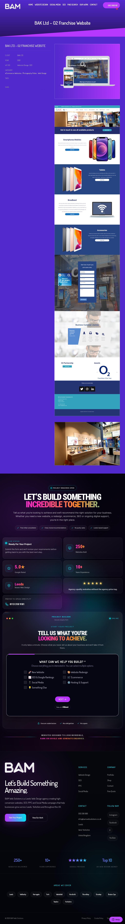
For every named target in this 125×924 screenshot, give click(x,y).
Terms (109, 918)
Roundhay (86, 894)
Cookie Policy (98, 918)
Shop (109, 780)
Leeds (11, 894)
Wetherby (23, 894)
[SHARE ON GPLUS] (15, 90)
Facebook (113, 822)
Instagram (113, 815)
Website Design (84, 775)
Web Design (42, 73)
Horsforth (72, 894)
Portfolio (110, 775)
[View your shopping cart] (118, 9)
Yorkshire (68, 902)
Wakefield (59, 894)
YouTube (112, 837)
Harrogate (36, 894)
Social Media (83, 791)
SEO (80, 780)
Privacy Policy (86, 918)
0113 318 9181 (17, 604)
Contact (110, 785)
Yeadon (56, 902)
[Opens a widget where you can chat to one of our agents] (116, 920)
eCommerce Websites (13, 73)
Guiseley (98, 894)
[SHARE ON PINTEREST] (20, 90)
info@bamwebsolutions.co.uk (89, 819)
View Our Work (37, 818)
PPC (80, 785)
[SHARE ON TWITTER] (7, 91)
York (47, 894)
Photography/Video (30, 73)
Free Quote (111, 791)
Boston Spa (112, 894)
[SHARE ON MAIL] (24, 90)
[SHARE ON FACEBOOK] (11, 90)
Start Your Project (15, 817)
